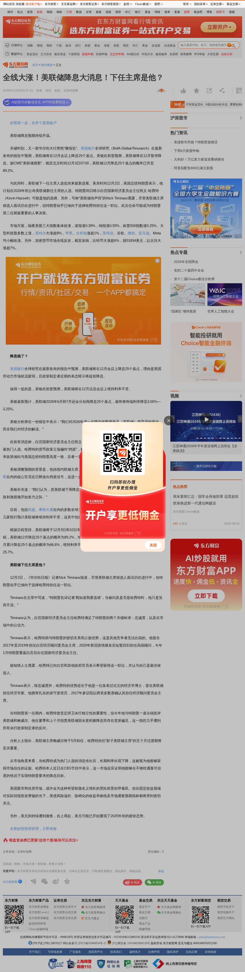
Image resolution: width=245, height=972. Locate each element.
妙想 (126, 4)
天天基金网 (68, 4)
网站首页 (9, 4)
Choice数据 (142, 4)
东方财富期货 (110, 4)
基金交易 (232, 4)
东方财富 (50, 4)
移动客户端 (33, 4)
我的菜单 (200, 4)
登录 (186, 4)
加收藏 (20, 4)
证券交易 (216, 4)
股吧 (157, 4)
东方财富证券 (88, 4)
